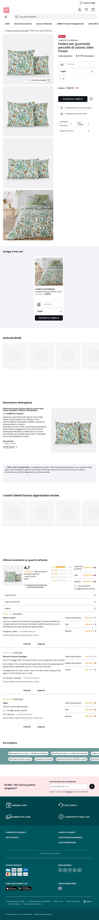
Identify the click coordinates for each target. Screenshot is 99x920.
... (3, 30)
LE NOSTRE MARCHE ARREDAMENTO (70, 837)
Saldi (7, 24)
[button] (93, 9)
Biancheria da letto (23, 24)
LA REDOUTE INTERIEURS (68, 40)
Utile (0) (27, 644)
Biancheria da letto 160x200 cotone (71, 759)
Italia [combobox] (89, 901)
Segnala (41, 644)
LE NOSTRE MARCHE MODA (67, 842)
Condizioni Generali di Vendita (15, 901)
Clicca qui (69, 792)
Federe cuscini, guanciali (17, 30)
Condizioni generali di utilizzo (32, 904)
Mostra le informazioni (49, 853)
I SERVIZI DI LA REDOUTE (66, 832)
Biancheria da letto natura (20, 759)
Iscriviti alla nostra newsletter (63, 781)
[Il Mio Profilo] (80, 9)
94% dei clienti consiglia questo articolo (84, 587)
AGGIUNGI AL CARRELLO (73, 99)
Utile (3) (26, 690)
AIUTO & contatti (12, 837)
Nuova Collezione (44, 24)
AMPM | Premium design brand (70, 24)
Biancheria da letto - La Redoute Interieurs (69, 753)
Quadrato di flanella (44, 759)
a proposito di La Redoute (16, 832)
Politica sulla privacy (73, 901)
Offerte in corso (58, 901)
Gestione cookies (14, 904)
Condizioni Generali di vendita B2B (39, 901)
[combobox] (49, 596)
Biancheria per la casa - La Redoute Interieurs (28, 753)
